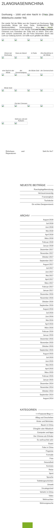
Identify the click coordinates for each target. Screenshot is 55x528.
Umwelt (50, 484)
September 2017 (46, 261)
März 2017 (49, 283)
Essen (50, 444)
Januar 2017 (48, 290)
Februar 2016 (47, 331)
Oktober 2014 (47, 391)
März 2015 (49, 372)
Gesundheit (48, 462)
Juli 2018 (49, 223)
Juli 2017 (49, 268)
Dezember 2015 (46, 339)
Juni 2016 (49, 316)
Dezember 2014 (46, 383)
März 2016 (49, 328)
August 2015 (48, 354)
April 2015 (49, 369)
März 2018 (49, 238)
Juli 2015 (49, 357)
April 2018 (49, 235)
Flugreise (49, 451)
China (36, 29)
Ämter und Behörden (44, 421)
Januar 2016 (48, 335)
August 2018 (48, 220)
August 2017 (48, 264)
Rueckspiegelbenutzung (43, 189)
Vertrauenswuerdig (45, 193)
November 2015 (46, 342)
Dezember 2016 (46, 294)
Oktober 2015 (47, 346)
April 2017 (49, 279)
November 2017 (46, 253)
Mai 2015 (49, 365)
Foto (38, 27)
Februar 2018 (47, 242)
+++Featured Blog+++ (44, 414)
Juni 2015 (49, 361)
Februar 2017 (47, 287)
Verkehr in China (46, 492)
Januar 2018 (48, 246)
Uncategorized (47, 488)
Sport (51, 473)
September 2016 (46, 305)
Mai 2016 (49, 320)
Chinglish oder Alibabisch (43, 429)
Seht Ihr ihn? (48, 151)
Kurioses (49, 466)
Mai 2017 (49, 275)
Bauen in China (47, 425)
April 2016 (49, 324)
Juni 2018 (49, 227)
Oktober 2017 (47, 257)
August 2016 (48, 309)
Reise (42, 27)
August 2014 (48, 398)
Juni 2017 (49, 272)
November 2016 (46, 298)
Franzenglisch (47, 197)
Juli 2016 (49, 313)
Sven (51, 24)
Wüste (51, 29)
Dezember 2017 (46, 249)
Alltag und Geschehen (44, 417)
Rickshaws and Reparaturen (15, 152)
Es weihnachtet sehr (45, 440)
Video (51, 496)
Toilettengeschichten (45, 481)
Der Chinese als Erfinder (43, 436)
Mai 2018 (49, 231)
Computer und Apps (45, 432)
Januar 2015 (48, 380)
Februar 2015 (47, 376)
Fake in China (47, 447)
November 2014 (46, 387)
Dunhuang (41, 29)
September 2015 (46, 350)
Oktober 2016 (47, 302)
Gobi (47, 29)
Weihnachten (48, 499)
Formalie (49, 455)
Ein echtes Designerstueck (42, 204)
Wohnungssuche (46, 503)
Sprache (50, 477)
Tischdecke (48, 200)
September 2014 (46, 395)
